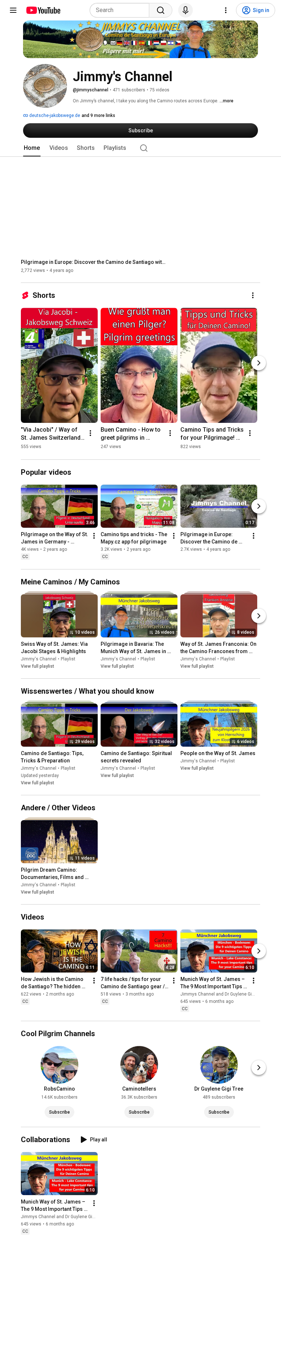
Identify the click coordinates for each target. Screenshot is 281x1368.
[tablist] (140, 148)
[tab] (32, 148)
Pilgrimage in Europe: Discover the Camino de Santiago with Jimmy (94, 262)
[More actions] (253, 295)
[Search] (160, 10)
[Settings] (225, 10)
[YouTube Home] (42, 10)
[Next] (258, 363)
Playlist (68, 659)
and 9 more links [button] (98, 115)
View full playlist (37, 666)
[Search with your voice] (185, 10)
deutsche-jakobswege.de (54, 115)
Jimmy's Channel (38, 659)
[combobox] (121, 10)
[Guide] (13, 10)
